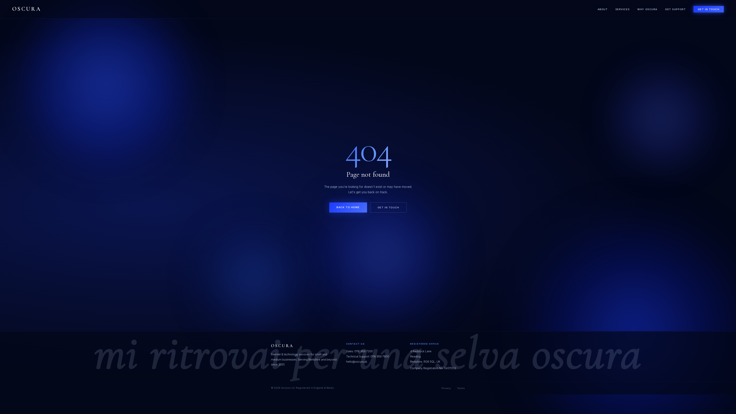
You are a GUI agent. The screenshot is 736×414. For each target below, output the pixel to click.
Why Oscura (647, 9)
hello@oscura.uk (356, 361)
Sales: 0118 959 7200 (359, 351)
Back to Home (348, 207)
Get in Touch (709, 9)
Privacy (446, 388)
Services (622, 9)
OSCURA (26, 9)
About (603, 9)
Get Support (675, 9)
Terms (461, 388)
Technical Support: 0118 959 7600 (367, 356)
